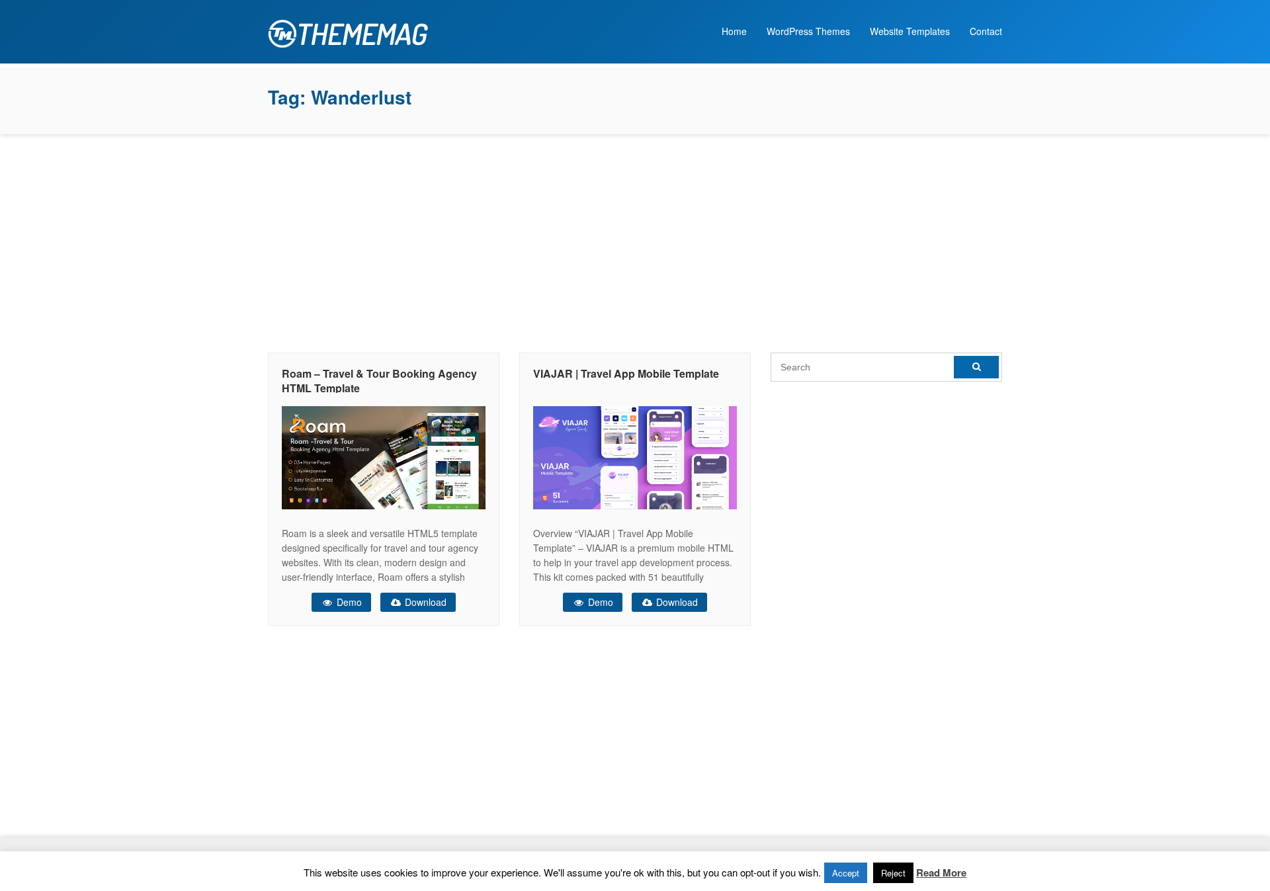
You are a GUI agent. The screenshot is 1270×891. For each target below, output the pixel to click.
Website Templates (910, 31)
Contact (986, 31)
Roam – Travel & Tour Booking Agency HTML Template (379, 381)
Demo (348, 602)
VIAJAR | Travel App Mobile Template (626, 373)
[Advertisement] (635, 240)
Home (734, 31)
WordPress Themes (808, 31)
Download (424, 602)
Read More (941, 872)
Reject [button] (893, 873)
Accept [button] (845, 873)
